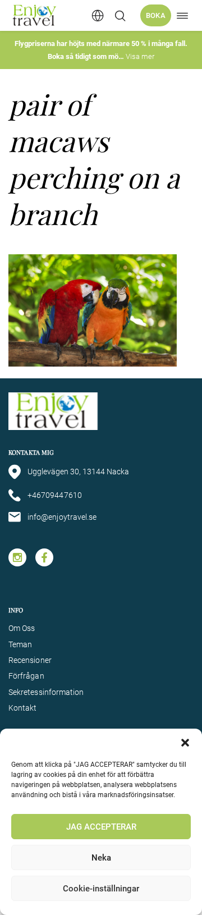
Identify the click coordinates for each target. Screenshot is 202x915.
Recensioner (30, 660)
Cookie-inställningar (101, 889)
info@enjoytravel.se (62, 517)
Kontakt (22, 707)
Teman (20, 644)
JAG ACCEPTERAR (101, 827)
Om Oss (21, 628)
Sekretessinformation (46, 692)
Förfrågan (26, 675)
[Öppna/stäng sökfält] (120, 16)
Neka (101, 858)
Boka (156, 15)
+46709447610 (54, 495)
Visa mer (140, 56)
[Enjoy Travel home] (35, 15)
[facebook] (44, 557)
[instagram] (17, 557)
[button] (185, 742)
